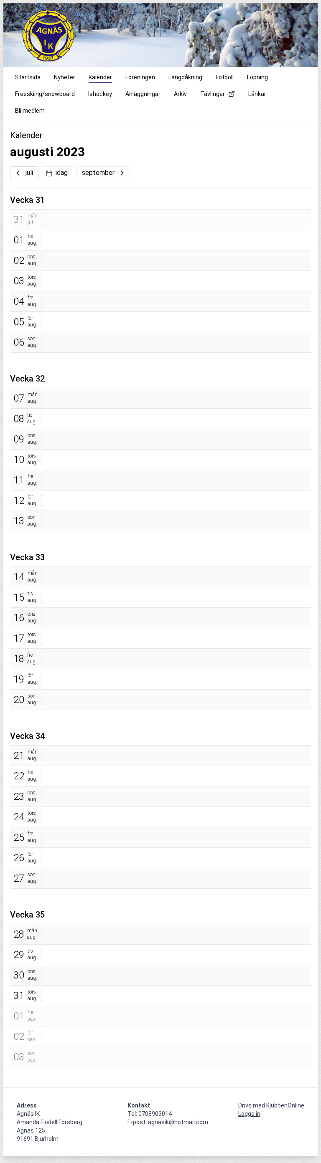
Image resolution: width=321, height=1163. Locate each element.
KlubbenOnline (285, 1105)
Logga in (249, 1113)
